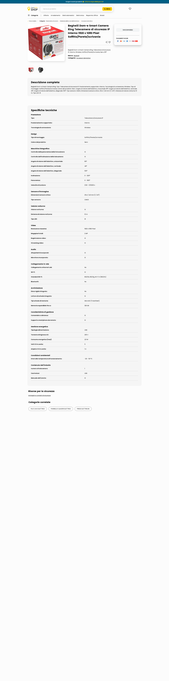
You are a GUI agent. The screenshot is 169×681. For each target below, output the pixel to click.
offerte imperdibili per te (94, 2)
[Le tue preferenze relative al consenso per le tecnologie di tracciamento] (166, 678)
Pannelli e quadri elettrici (61, 409)
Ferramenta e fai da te (52, 21)
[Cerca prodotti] (107, 9)
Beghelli (76, 56)
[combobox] (76, 9)
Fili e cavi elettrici (38, 409)
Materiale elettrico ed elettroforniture (69, 21)
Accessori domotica (86, 21)
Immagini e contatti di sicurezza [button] (39, 395)
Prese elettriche (83, 409)
